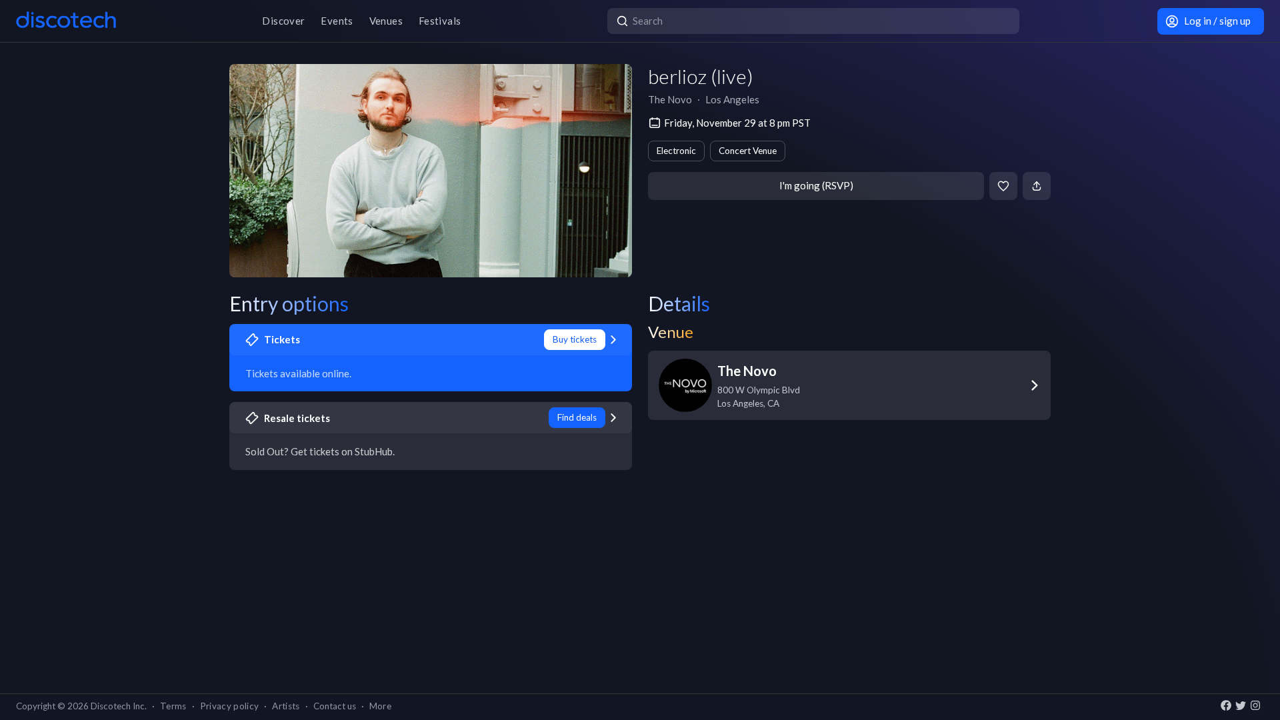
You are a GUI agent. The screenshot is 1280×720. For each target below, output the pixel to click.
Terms (173, 706)
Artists (285, 706)
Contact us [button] (334, 706)
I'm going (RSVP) (816, 185)
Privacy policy (229, 706)
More (380, 706)
